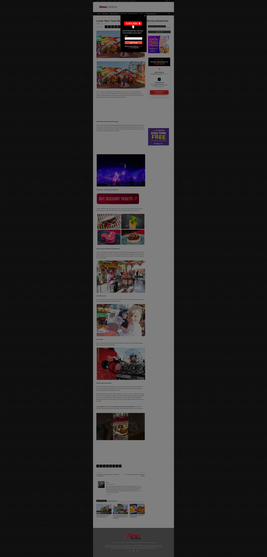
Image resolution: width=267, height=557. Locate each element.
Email (126, 36)
